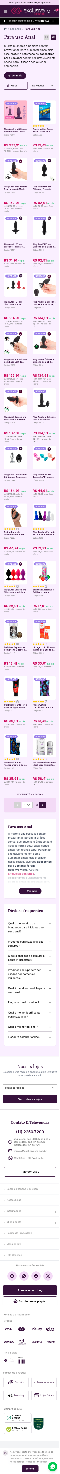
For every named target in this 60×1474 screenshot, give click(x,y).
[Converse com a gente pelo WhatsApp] (52, 1466)
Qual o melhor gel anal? (23, 1026)
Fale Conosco (14, 1255)
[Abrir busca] (49, 11)
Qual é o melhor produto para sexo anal (26, 990)
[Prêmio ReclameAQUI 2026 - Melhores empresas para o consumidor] (39, 1424)
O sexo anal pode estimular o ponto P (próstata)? (26, 957)
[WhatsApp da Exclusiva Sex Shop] (24, 1276)
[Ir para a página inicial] (27, 11)
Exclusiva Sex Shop (21, 873)
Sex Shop (15, 28)
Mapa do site (14, 1244)
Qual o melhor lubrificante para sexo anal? (24, 1014)
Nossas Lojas (14, 1199)
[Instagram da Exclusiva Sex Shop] (12, 1276)
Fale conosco (30, 1171)
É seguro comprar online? (24, 1037)
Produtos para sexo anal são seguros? (26, 943)
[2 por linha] (53, 37)
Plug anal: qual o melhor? (23, 1002)
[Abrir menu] (6, 11)
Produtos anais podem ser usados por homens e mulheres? (24, 974)
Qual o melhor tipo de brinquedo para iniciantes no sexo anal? (26, 927)
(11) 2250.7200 (30, 1131)
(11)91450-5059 (35, 1158)
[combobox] (43, 86)
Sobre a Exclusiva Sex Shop (22, 1188)
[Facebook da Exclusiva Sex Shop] (36, 1276)
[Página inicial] (5, 29)
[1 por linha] (46, 37)
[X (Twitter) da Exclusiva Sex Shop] (48, 1276)
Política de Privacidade (19, 1233)
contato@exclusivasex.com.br (30, 1151)
